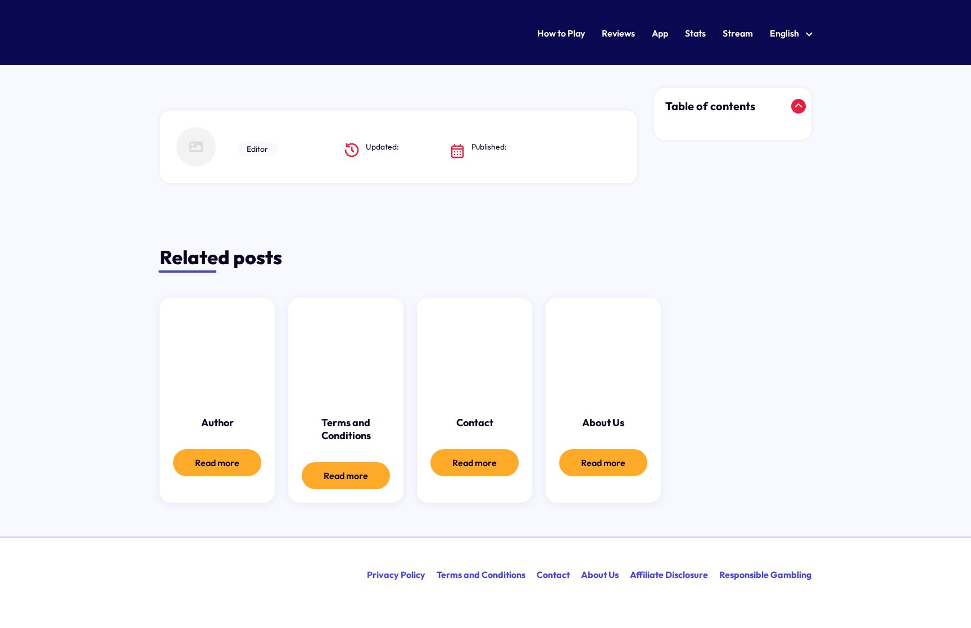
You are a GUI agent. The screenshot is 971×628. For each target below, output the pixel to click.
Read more (217, 462)
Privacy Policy (396, 574)
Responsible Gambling (765, 574)
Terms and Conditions (481, 574)
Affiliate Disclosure (669, 574)
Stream (738, 33)
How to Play (561, 33)
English (784, 33)
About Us (600, 574)
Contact (553, 574)
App (660, 33)
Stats (695, 33)
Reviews (618, 33)
